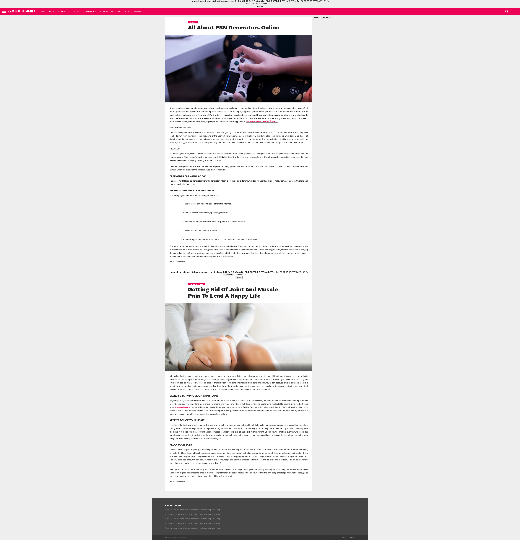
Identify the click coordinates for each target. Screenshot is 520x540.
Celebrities (90, 11)
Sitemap (351, 538)
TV (119, 11)
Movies (77, 11)
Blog (52, 11)
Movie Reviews (107, 11)
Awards (138, 11)
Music (127, 11)
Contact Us (64, 11)
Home (43, 11)
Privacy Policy (339, 538)
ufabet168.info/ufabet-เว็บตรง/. (262, 121)
